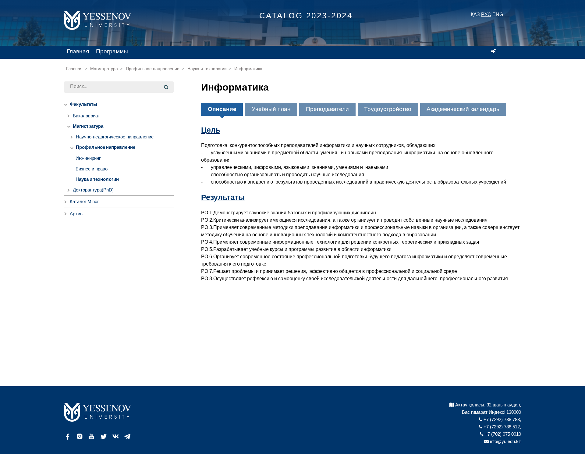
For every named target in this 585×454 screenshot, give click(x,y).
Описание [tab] (222, 109)
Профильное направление (152, 68)
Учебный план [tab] (271, 109)
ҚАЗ (475, 14)
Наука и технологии (207, 68)
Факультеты (83, 104)
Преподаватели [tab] (327, 109)
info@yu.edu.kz (505, 441)
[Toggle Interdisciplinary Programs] (65, 202)
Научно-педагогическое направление (115, 136)
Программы (112, 51)
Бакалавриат (86, 115)
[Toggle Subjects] (65, 214)
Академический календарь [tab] (463, 109)
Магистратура (104, 68)
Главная (78, 51)
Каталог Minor (84, 201)
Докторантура (93, 189)
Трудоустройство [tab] (387, 109)
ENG (497, 14)
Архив (76, 213)
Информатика (248, 69)
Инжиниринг (88, 158)
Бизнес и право (92, 168)
